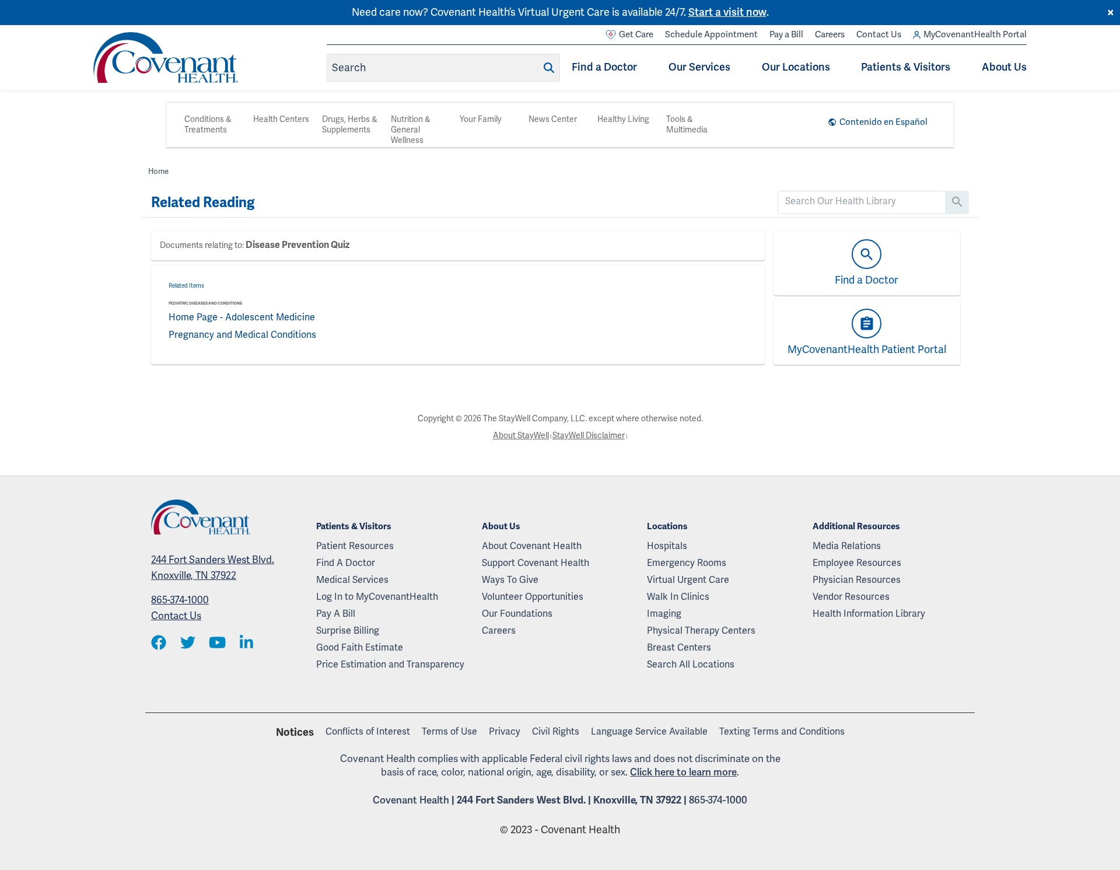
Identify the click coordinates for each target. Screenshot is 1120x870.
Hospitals (667, 546)
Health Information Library (869, 614)
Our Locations (796, 67)
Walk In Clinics (678, 597)
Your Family (481, 119)
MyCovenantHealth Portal (975, 34)
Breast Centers (679, 648)
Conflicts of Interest (368, 732)
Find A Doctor (345, 563)
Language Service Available (649, 732)
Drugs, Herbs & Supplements (349, 124)
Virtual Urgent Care (688, 580)
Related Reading (202, 202)
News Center (552, 119)
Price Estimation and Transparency (390, 664)
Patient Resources (355, 546)
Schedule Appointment (711, 34)
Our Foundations (517, 614)
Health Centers (281, 119)
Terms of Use (449, 732)
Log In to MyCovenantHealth (377, 597)
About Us (1004, 67)
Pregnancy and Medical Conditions (242, 335)
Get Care (636, 34)
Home (158, 171)
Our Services (699, 67)
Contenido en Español (883, 122)
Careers (830, 34)
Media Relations (847, 546)
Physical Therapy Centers (701, 631)
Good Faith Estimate (359, 648)
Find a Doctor (604, 67)
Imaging (664, 614)
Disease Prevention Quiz (297, 245)
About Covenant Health (532, 546)
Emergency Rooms (686, 563)
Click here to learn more (683, 772)
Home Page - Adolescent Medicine (242, 317)
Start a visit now (727, 12)
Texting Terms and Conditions (782, 732)
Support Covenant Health (535, 563)
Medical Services (352, 580)
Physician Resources (857, 580)
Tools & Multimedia (687, 124)
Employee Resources (857, 563)
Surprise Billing (347, 631)
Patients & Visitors (905, 67)
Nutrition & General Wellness (410, 129)
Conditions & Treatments (208, 124)
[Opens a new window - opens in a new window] (158, 644)
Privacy (504, 732)
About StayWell (521, 436)
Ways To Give (510, 580)
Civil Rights (555, 732)
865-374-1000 (180, 600)
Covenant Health (411, 800)
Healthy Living (623, 119)
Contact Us (878, 34)
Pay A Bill (335, 614)
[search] (862, 201)
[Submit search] (549, 68)
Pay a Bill (786, 34)
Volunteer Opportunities (532, 597)
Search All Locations (690, 664)
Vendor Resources (851, 597)
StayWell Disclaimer (588, 436)
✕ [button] (1110, 13)
